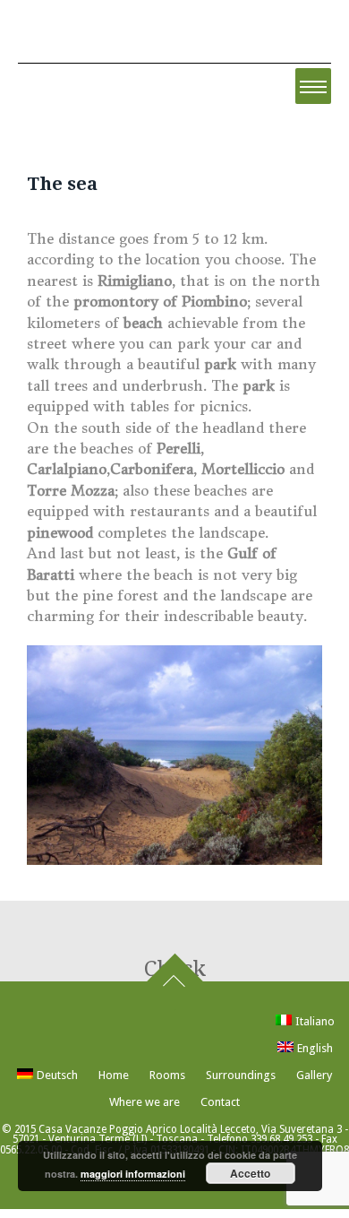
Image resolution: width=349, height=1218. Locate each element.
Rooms (167, 1075)
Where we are (144, 1102)
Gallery (314, 1075)
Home (113, 1075)
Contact (220, 1102)
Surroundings (241, 1075)
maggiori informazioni (133, 1173)
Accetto (250, 1173)
